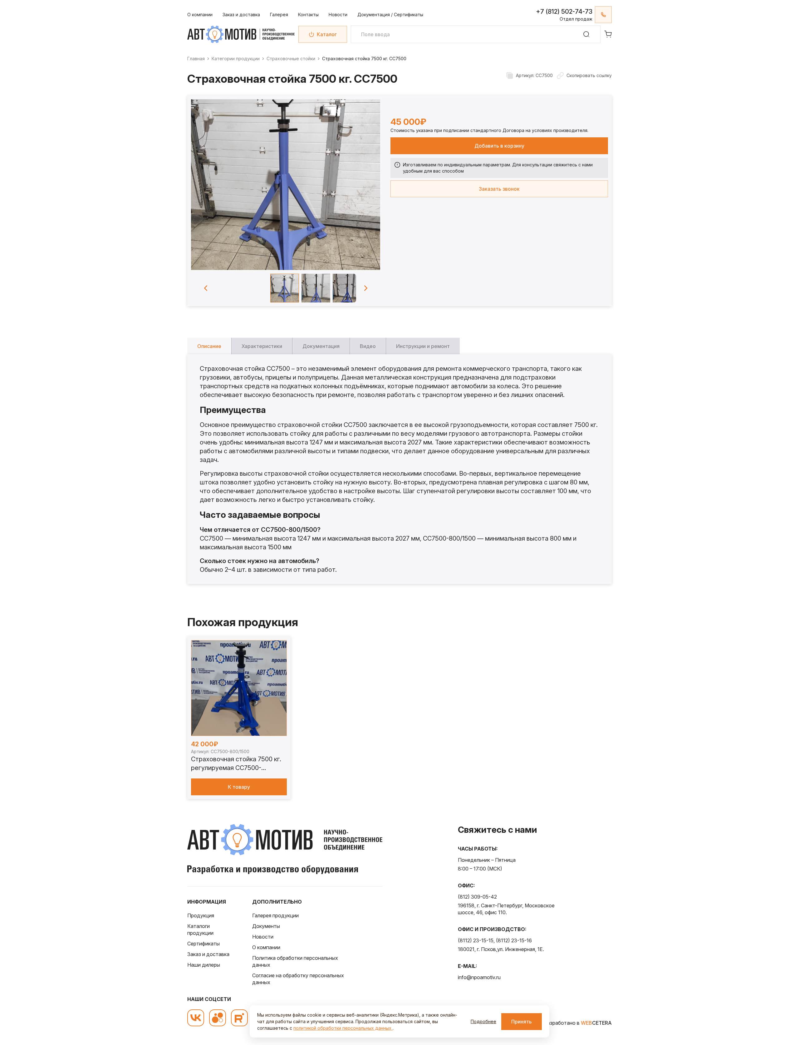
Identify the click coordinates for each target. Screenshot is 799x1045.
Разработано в (578, 1023)
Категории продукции (236, 58)
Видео (368, 346)
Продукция (200, 915)
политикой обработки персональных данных (343, 1028)
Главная (196, 58)
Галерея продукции (275, 915)
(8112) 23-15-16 (514, 940)
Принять (521, 1021)
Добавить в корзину (499, 146)
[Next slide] (365, 288)
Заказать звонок (499, 189)
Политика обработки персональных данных (295, 961)
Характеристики (262, 346)
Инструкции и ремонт (423, 346)
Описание (209, 346)
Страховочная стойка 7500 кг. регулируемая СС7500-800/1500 (236, 763)
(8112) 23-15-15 (475, 940)
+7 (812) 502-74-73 (564, 11)
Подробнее (483, 1021)
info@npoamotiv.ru (479, 977)
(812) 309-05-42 (477, 897)
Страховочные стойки (291, 58)
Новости (338, 14)
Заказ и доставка (241, 14)
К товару (239, 787)
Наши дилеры (203, 965)
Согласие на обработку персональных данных (298, 978)
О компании (200, 14)
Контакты (308, 14)
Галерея (279, 14)
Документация (321, 346)
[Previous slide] (205, 288)
